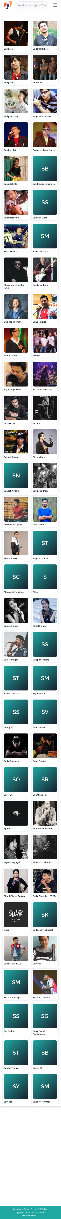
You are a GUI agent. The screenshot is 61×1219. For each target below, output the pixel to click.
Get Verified (43, 1209)
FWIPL (36, 1216)
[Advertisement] (42, 1122)
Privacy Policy (30, 1209)
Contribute (18, 1209)
